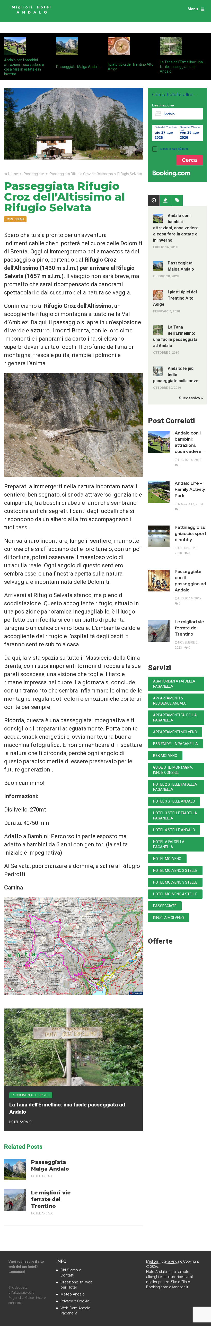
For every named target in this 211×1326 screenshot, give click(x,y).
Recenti (165, 200)
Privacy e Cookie (74, 1301)
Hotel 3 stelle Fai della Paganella (175, 815)
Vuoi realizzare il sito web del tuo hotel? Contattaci (26, 1267)
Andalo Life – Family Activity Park (190, 489)
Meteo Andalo (72, 1294)
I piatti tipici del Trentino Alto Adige (175, 298)
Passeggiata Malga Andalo (78, 67)
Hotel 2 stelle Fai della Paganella (175, 786)
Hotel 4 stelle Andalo (174, 830)
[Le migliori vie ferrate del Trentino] (15, 1200)
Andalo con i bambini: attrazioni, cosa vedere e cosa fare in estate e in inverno (176, 228)
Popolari (154, 200)
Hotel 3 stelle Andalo (174, 801)
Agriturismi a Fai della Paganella (174, 683)
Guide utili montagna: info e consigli (173, 770)
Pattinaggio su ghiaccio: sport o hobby (190, 533)
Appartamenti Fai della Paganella (175, 717)
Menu (193, 9)
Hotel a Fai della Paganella (168, 844)
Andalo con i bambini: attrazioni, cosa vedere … (190, 442)
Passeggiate (34, 174)
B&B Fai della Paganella (175, 744)
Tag (177, 200)
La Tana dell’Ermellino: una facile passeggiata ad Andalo (181, 66)
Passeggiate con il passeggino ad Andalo (190, 580)
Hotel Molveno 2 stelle (175, 870)
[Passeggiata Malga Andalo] (15, 1169)
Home (13, 174)
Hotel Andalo (20, 1122)
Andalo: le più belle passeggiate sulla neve (175, 374)
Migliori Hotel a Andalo (164, 1261)
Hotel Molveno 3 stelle (175, 882)
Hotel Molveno (167, 859)
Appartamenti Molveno (175, 732)
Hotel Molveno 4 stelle (175, 894)
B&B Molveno (165, 756)
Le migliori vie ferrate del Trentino (51, 1199)
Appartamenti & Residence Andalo (170, 700)
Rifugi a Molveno (168, 918)
